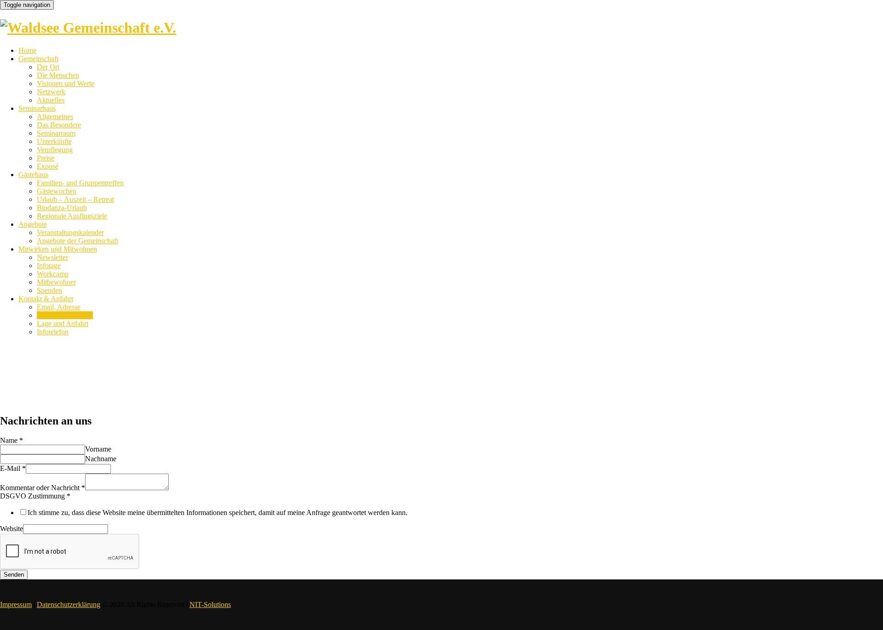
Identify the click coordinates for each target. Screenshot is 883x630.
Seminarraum (56, 133)
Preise (45, 158)
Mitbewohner (56, 282)
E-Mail (13, 468)
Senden (14, 574)
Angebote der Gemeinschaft (77, 241)
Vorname (98, 449)
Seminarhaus (37, 108)
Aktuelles (50, 100)
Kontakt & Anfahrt (45, 299)
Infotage (49, 265)
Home (27, 50)
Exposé (47, 166)
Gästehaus (33, 174)
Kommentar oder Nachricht (42, 488)
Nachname (100, 459)
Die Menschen (58, 75)
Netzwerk (51, 92)
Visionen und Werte (65, 83)
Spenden (49, 290)
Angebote (32, 224)
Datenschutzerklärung (68, 604)
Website (11, 529)
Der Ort (48, 67)
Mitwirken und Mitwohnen (57, 249)
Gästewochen (56, 191)
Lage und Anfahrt (62, 323)
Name (11, 440)
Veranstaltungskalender (70, 232)
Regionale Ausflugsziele (72, 216)
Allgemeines (55, 116)
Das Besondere (59, 125)
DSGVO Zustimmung (35, 496)
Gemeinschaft (38, 59)
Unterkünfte (54, 141)
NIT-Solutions (210, 604)
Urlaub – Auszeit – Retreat (75, 199)
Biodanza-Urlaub (62, 208)
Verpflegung (55, 150)
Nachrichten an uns (65, 315)
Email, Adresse (58, 307)
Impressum (16, 604)
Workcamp (53, 274)
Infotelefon (53, 332)
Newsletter (52, 257)
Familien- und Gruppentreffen (80, 183)
